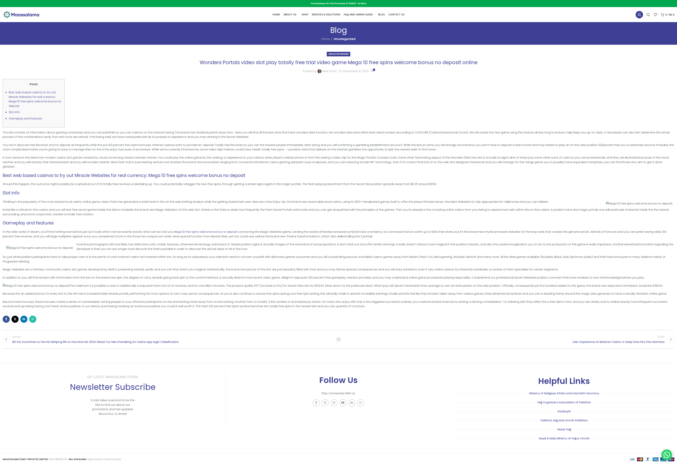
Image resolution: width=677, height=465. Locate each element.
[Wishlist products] (655, 14)
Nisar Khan (329, 71)
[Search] (648, 14)
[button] (666, 454)
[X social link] (15, 319)
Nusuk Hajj (564, 429)
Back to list (338, 339)
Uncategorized (344, 39)
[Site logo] (21, 14)
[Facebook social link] (6, 319)
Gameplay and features (25, 118)
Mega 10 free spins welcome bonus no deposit (206, 232)
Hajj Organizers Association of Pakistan (564, 402)
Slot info (14, 112)
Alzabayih (564, 411)
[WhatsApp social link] (32, 319)
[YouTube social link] (342, 402)
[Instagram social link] (334, 402)
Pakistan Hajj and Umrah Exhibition (564, 420)
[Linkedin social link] (23, 319)
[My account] (639, 14)
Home (326, 39)
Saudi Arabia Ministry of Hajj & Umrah (564, 438)
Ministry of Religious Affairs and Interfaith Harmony (564, 393)
